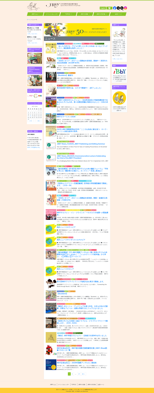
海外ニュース (72, 73)
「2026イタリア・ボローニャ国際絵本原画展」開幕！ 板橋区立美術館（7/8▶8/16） (82, 199)
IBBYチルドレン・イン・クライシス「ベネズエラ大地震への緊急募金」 (82, 213)
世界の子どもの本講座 (75, 250)
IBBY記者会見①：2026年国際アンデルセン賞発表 (77, 363)
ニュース (92, 43)
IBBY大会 (59, 85)
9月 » (39, 121)
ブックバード (60, 73)
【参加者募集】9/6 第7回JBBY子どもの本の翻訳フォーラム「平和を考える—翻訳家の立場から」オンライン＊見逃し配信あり (82, 170)
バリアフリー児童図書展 (85, 181)
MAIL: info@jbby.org (33, 147)
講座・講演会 (60, 166)
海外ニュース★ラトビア (66, 227)
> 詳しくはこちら (32, 33)
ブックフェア (69, 304)
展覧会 (59, 58)
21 (79, 374)
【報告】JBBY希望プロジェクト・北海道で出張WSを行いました (82, 335)
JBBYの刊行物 (100, 14)
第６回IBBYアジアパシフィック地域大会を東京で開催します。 (81, 281)
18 (30, 115)
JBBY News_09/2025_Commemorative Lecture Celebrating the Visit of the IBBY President (81, 157)
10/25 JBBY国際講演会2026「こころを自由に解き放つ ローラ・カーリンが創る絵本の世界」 (82, 130)
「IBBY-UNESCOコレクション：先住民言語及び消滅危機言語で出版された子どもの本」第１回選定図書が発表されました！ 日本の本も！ (82, 102)
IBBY (66, 73)
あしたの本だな (77, 43)
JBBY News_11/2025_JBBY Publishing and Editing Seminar (81, 144)
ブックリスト (60, 43)
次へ (83, 374)
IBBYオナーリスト (69, 114)
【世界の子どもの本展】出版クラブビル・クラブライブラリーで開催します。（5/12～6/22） (82, 322)
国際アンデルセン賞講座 (63, 250)
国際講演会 (67, 127)
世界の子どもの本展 (90, 318)
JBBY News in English (63, 141)
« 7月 (30, 121)
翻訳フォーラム (76, 166)
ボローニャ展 (72, 58)
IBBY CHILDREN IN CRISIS (72, 210)
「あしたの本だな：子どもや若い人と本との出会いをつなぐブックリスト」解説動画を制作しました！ (82, 47)
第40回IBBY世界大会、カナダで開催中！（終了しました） (79, 88)
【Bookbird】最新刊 (65, 75)
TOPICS (67, 14)
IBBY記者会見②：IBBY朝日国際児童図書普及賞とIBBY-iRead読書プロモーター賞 (82, 349)
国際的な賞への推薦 (96, 114)
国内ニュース (85, 43)
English (103, 8)
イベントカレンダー (52, 14)
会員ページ (118, 14)
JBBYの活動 (84, 14)
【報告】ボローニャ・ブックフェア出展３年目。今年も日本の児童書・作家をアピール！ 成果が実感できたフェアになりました (82, 307)
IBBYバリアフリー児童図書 (64, 181)
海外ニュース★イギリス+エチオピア (71, 240)
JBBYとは (35, 14)
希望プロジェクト (99, 43)
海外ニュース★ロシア (65, 269)
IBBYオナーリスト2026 (66, 117)
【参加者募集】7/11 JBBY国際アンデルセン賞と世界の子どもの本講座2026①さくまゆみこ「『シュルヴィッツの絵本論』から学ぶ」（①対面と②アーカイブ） (82, 254)
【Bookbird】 (62, 294)
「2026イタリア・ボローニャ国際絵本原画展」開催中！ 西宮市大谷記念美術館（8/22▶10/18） (82, 62)
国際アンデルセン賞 (62, 318)
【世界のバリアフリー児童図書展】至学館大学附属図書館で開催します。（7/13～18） (82, 184)
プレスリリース (68, 43)
